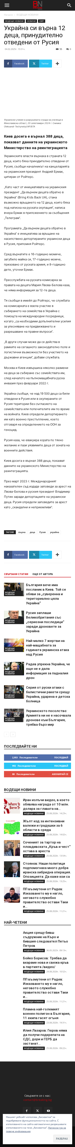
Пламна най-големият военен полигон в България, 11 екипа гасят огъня (46, 1013)
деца (32, 532)
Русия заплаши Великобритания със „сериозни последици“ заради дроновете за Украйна (45, 622)
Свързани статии (16, 574)
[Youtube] (48, 1111)
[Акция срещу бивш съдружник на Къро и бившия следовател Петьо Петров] (12, 938)
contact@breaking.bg (37, 1100)
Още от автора (42, 574)
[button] (6, 5)
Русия (42, 532)
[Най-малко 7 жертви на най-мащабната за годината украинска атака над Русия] (14, 645)
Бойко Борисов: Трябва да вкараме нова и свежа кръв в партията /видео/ (46, 962)
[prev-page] (6, 734)
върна (21, 532)
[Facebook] (27, 1111)
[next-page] (12, 734)
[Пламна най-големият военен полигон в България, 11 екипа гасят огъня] (12, 1015)
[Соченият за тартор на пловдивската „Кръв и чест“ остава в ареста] (12, 848)
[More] (57, 64)
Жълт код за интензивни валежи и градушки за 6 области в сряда (43, 825)
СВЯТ (41, 21)
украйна (54, 532)
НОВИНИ (31, 21)
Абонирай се (60, 774)
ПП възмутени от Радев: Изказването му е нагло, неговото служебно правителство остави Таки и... (45, 897)
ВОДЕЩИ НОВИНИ (27, 14)
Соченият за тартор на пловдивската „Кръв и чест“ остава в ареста (47, 846)
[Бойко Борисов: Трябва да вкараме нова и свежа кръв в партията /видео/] (12, 964)
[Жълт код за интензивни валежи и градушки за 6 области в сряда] (12, 827)
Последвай (61, 757)
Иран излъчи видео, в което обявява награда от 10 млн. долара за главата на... (46, 804)
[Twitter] (38, 1111)
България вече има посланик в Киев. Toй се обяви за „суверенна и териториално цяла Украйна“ (46, 594)
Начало (8, 14)
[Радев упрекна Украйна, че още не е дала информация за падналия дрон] (14, 669)
